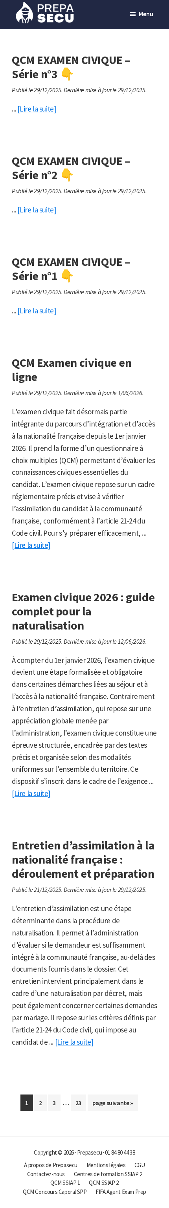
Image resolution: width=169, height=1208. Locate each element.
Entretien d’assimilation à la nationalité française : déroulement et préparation (83, 859)
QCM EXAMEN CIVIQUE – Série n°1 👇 (71, 268)
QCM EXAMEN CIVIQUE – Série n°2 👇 (71, 167)
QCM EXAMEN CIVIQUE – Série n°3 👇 (71, 66)
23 (80, 1104)
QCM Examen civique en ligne (72, 369)
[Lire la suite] (36, 108)
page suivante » (112, 1104)
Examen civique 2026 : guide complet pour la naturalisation (83, 611)
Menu (146, 14)
